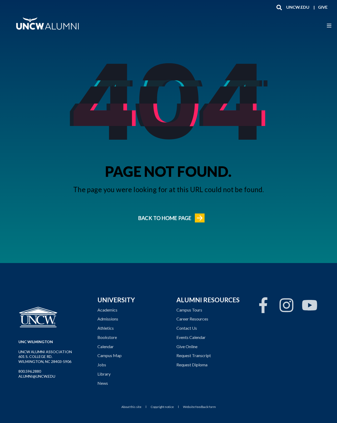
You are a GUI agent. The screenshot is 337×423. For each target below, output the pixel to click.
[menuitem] (297, 7)
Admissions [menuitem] (107, 318)
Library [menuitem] (104, 373)
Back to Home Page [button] (164, 218)
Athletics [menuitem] (105, 327)
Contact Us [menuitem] (186, 327)
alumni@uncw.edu (36, 376)
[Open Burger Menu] (329, 25)
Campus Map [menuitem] (109, 355)
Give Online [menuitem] (186, 346)
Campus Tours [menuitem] (189, 309)
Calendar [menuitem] (105, 346)
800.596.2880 (29, 371)
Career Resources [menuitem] (192, 318)
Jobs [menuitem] (101, 364)
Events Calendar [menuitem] (191, 337)
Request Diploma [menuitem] (191, 364)
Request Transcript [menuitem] (193, 355)
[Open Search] (279, 6)
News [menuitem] (102, 383)
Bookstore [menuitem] (107, 337)
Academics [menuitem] (107, 309)
